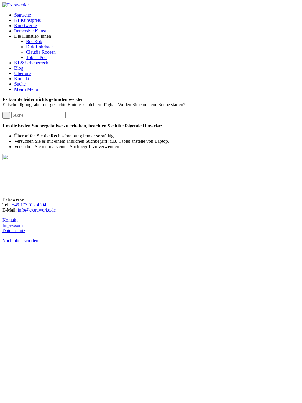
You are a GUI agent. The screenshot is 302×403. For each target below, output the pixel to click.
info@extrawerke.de (37, 209)
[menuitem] (157, 15)
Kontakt (9, 219)
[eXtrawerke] (15, 4)
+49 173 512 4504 (29, 204)
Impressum (12, 225)
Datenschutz (13, 230)
